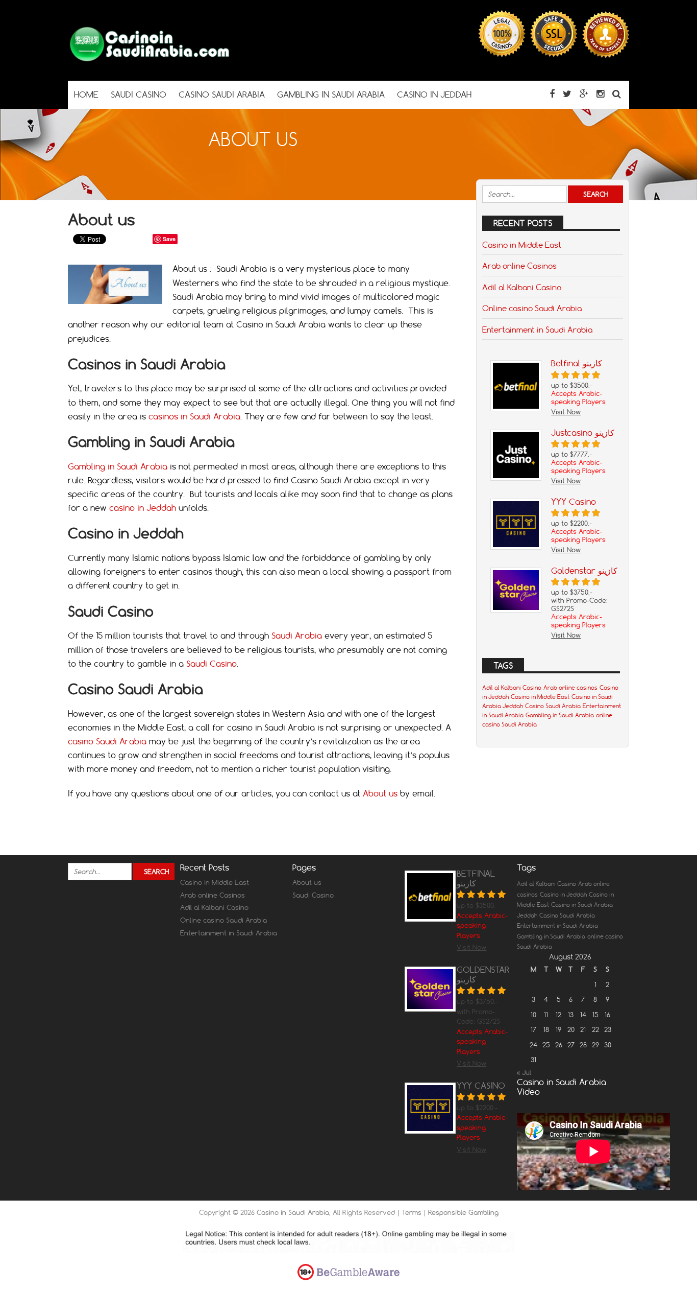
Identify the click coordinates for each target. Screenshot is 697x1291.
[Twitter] (567, 94)
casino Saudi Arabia (108, 741)
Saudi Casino (211, 664)
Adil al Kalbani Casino (521, 287)
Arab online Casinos (519, 266)
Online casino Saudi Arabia (532, 308)
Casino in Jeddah (563, 894)
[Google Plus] (584, 94)
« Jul (524, 1072)
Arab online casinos (570, 687)
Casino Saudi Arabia (553, 706)
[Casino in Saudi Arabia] (149, 60)
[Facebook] (552, 94)
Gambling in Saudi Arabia (117, 466)
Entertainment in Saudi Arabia (537, 329)
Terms (413, 1212)
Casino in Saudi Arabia (293, 1212)
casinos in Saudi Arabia (194, 416)
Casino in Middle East (521, 245)
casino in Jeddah (142, 508)
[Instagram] (600, 94)
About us (380, 793)
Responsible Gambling (463, 1212)
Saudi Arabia (296, 635)
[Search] (616, 94)
